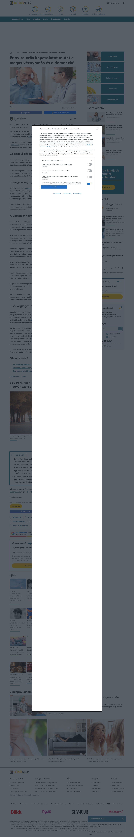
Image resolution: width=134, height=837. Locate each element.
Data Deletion (57, 193)
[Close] (98, 129)
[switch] (89, 164)
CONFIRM (54, 187)
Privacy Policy (77, 193)
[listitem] (67, 160)
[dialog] (67, 418)
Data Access (67, 193)
